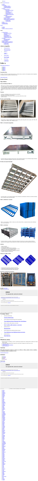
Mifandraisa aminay (5, 23)
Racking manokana (7, 17)
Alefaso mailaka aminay (3, 77)
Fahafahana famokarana (7, 6)
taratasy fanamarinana (7, 7)
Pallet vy (5, 53)
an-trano (3, 4)
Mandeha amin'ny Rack (9, 13)
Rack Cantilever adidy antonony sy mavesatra (13, 324)
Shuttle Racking (8, 21)
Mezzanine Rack (7, 49)
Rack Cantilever (8, 12)
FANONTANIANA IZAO (4, 352)
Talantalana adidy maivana (10, 14)
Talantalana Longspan (7, 34)
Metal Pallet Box (7, 335)
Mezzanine (5, 15)
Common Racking (6, 9)
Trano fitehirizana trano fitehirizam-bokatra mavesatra (14, 332)
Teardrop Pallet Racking (8, 317)
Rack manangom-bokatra (9, 10)
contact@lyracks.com (6, 2)
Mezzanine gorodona (9, 16)
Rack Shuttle (6, 57)
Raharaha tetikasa (4, 22)
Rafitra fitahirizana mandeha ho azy (9, 19)
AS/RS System (8, 20)
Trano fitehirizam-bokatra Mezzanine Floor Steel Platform (15, 321)
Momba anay (4, 5)
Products (3, 8)
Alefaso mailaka (2, 361)
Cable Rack (6, 60)
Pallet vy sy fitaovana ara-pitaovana (9, 18)
